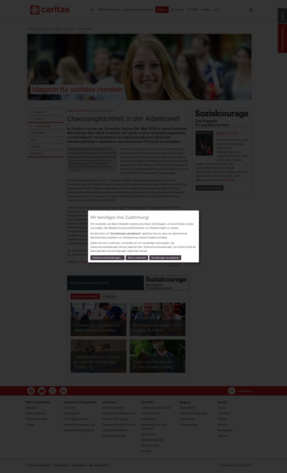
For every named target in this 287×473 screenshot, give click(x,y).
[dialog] (143, 236)
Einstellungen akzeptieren (165, 257)
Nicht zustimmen (137, 257)
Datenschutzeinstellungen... (107, 257)
